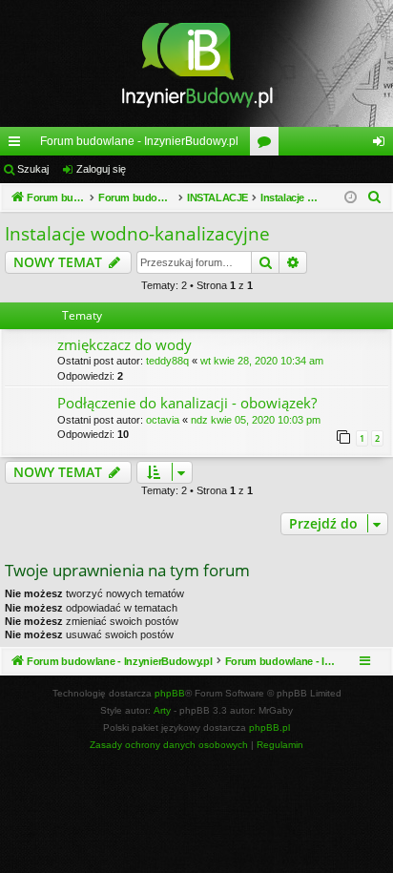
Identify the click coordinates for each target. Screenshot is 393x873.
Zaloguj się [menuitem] (382, 145)
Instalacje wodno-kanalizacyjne (137, 233)
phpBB (170, 693)
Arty (162, 710)
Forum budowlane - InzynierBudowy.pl (139, 141)
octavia (162, 420)
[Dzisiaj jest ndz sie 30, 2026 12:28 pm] (350, 198)
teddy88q (167, 360)
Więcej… (18, 145)
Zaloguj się (101, 169)
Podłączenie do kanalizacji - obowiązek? (187, 402)
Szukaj (33, 169)
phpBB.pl (269, 727)
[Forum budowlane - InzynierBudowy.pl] (196, 63)
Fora (268, 145)
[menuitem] (374, 197)
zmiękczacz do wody (124, 344)
